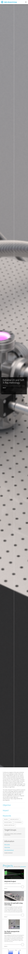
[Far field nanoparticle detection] (14, 933)
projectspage (23, 866)
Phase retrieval (8, 822)
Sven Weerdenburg (9, 850)
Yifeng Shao (7, 847)
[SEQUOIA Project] (14, 880)
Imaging (6, 819)
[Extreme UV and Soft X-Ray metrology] (14, 905)
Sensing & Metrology (9, 825)
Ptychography (18, 822)
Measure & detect (14, 819)
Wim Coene (7, 844)
